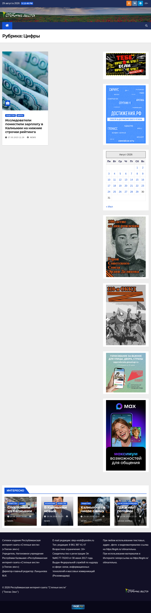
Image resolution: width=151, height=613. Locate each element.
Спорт (22, 503)
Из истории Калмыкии (127, 503)
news (32, 137)
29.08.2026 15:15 (55, 516)
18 (114, 186)
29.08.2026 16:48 (18, 516)
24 (109, 192)
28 (131, 192)
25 (114, 192)
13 (126, 179)
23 (142, 186)
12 (120, 179)
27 (126, 192)
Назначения (50, 503)
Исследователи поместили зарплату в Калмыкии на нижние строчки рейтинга (24, 126)
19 (120, 186)
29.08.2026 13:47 (91, 516)
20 (126, 186)
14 (131, 179)
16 (142, 179)
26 (120, 192)
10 (109, 179)
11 (114, 179)
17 (109, 186)
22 (137, 186)
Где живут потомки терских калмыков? (127, 512)
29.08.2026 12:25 (128, 516)
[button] (146, 25)
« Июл (109, 206)
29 (137, 192)
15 (137, 179)
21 (131, 186)
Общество (10, 115)
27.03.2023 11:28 (16, 137)
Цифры (20, 115)
